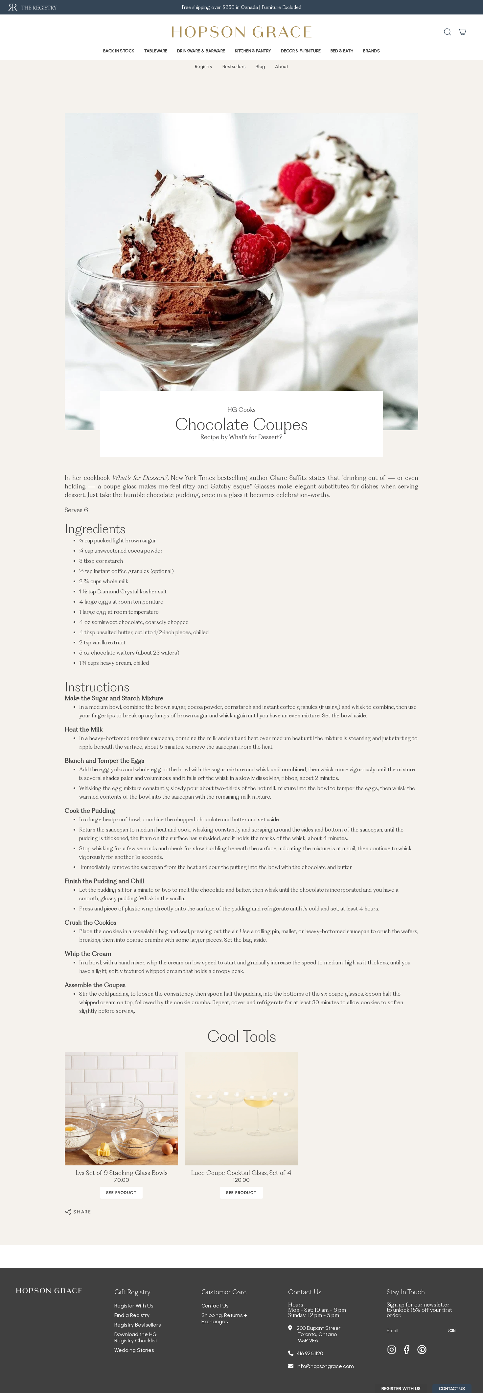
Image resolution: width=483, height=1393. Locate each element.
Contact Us (214, 1306)
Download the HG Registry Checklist (135, 1337)
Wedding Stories (134, 1350)
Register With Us (133, 1306)
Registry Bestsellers (137, 1325)
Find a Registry (132, 1315)
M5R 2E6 (307, 1340)
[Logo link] (32, 7)
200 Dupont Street (319, 1328)
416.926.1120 (310, 1353)
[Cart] (462, 31)
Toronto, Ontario (317, 1334)
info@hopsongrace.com (325, 1366)
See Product (121, 1192)
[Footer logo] (49, 1290)
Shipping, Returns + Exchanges (224, 1318)
